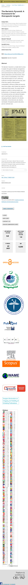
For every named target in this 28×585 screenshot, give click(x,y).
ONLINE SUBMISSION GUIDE (10, 224)
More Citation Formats (8, 170)
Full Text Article (7, 146)
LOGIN (4, 215)
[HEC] (10, 288)
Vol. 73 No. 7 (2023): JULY (18, 5)
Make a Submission (8, 208)
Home (3, 5)
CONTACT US (6, 221)
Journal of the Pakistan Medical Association (15, 1)
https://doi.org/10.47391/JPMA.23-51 (13, 54)
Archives (8, 5)
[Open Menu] (1, 1)
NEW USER (6, 218)
